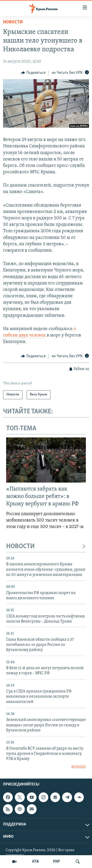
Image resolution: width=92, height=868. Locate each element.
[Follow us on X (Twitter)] (20, 797)
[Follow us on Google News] (55, 797)
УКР (56, 862)
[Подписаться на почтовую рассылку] (32, 809)
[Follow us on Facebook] (8, 797)
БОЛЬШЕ (78, 767)
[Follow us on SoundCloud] (79, 797)
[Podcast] (20, 809)
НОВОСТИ (20, 546)
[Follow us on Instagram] (43, 797)
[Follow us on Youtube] (32, 797)
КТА (35, 862)
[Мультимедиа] (14, 861)
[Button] (33, 72)
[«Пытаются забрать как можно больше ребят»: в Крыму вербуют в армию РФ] (46, 460)
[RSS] (8, 809)
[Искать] (77, 861)
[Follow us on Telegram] (67, 797)
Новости (13, 22)
